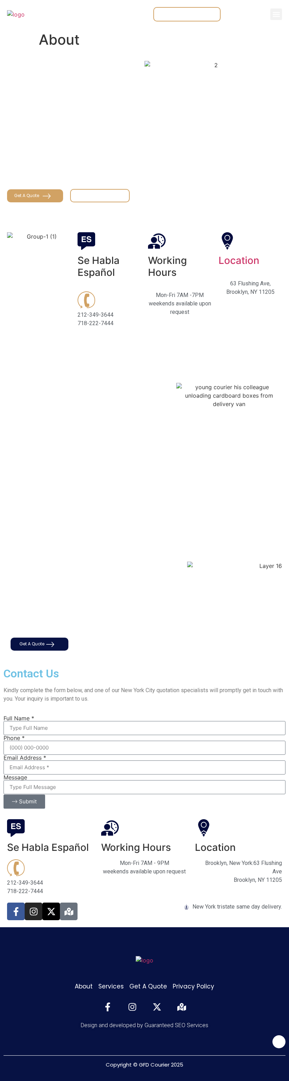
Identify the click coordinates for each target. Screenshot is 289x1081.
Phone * (14, 738)
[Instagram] (33, 911)
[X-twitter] (51, 911)
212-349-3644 (75, 622)
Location (239, 260)
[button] (276, 14)
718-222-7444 (112, 622)
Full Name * (19, 718)
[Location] (227, 241)
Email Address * (25, 757)
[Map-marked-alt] (69, 911)
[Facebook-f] (16, 911)
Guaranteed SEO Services (176, 1025)
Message (15, 777)
